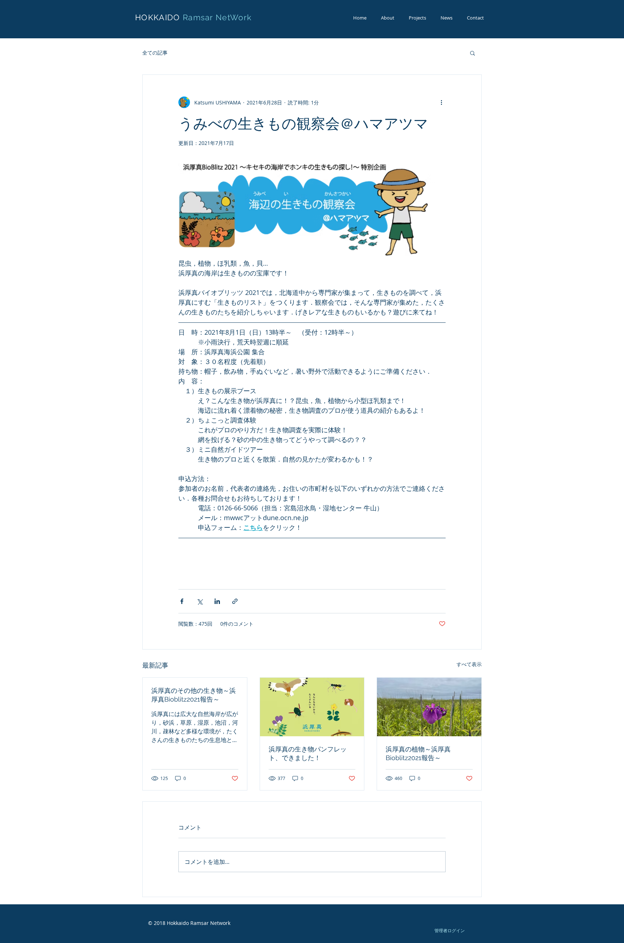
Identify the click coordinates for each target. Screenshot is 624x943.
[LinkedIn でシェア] (217, 601)
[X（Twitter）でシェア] (199, 601)
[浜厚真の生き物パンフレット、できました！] (312, 707)
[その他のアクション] (441, 102)
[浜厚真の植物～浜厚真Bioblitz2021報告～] (429, 707)
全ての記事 (155, 52)
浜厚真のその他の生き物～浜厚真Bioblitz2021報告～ (193, 695)
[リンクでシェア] (234, 601)
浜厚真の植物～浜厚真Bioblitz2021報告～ (418, 753)
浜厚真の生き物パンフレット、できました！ (308, 753)
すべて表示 (469, 664)
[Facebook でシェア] (181, 601)
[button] (472, 53)
